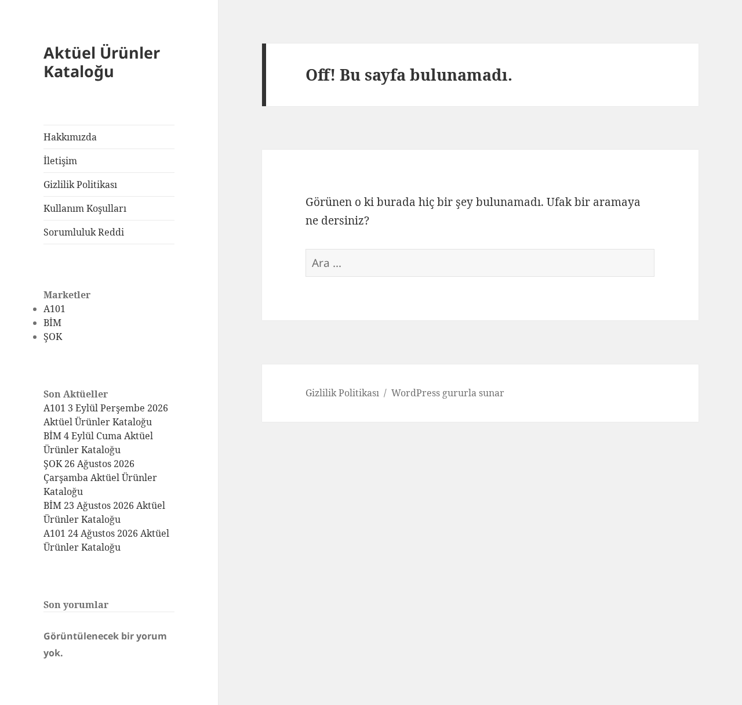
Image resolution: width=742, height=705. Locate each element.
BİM (52, 322)
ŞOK (52, 336)
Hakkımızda (70, 137)
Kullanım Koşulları (84, 208)
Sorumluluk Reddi (83, 232)
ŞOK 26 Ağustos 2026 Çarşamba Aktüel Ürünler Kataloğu (100, 477)
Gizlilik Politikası (80, 184)
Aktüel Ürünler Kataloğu (101, 62)
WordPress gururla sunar (447, 392)
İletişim (60, 160)
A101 (54, 308)
